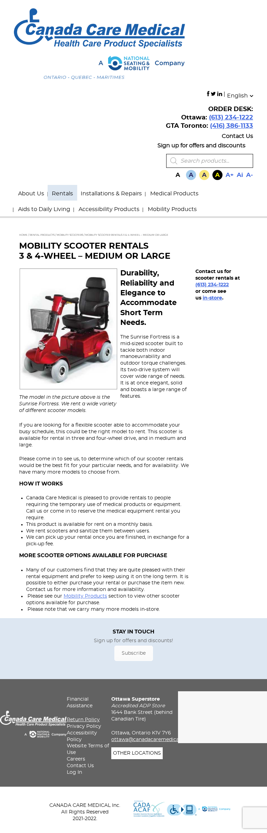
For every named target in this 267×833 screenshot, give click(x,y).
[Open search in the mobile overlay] (209, 161)
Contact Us (237, 136)
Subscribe (134, 653)
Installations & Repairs (111, 193)
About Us (31, 193)
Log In (74, 772)
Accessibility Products (109, 209)
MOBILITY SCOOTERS (70, 235)
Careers (76, 759)
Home (23, 235)
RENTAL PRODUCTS (42, 235)
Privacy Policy (84, 726)
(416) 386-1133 (231, 126)
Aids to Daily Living (44, 209)
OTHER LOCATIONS (137, 753)
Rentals (62, 193)
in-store (212, 298)
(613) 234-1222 (231, 118)
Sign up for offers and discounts (201, 145)
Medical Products (174, 193)
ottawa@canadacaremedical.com (152, 739)
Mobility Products (172, 209)
